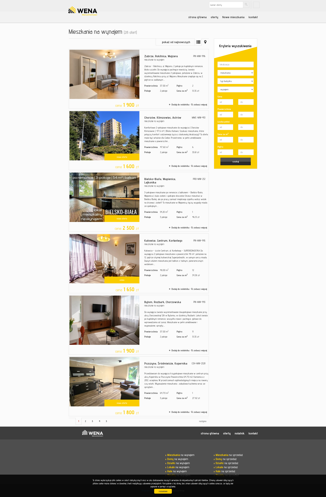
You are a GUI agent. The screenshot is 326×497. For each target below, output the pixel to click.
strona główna (197, 17)
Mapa (205, 41)
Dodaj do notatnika (180, 104)
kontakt (253, 17)
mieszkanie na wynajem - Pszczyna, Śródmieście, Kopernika (139, 386)
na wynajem (180, 455)
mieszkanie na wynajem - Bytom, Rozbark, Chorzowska (139, 324)
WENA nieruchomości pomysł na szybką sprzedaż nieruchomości (92, 433)
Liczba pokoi (224, 121)
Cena (220, 96)
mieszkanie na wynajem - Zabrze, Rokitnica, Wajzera (139, 79)
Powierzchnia (224, 109)
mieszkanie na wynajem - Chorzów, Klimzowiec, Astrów (139, 140)
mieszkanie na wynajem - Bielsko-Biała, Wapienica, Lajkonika (139, 201)
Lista (198, 41)
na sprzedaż (229, 455)
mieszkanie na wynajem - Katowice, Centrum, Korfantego (139, 263)
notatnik (239, 433)
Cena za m (223, 134)
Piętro (220, 146)
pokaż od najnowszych (176, 42)
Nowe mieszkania (233, 17)
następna (202, 421)
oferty (214, 17)
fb (256, 5)
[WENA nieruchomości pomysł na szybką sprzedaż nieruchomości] (92, 6)
